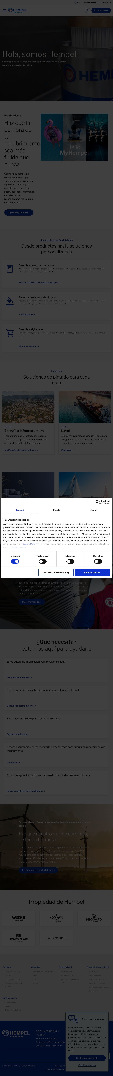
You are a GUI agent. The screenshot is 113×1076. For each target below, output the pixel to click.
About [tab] (93, 510)
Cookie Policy (29, 544)
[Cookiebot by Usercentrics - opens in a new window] (98, 502)
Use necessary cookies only (56, 572)
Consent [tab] (19, 510)
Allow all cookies (92, 572)
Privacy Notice (18, 547)
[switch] (43, 561)
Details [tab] (56, 510)
